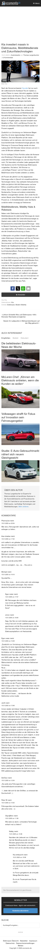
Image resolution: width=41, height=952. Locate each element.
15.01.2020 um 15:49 (7, 641)
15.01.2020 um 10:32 (7, 803)
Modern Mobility (21, 305)
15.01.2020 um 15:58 (19, 857)
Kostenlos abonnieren (20, 911)
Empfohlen (5, 338)
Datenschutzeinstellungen (25, 943)
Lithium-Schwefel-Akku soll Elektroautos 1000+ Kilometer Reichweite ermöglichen (19, 315)
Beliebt (15, 338)
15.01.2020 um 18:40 (11, 618)
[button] (12, 288)
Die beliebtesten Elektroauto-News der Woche (18, 345)
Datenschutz (10, 943)
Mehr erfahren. (23, 506)
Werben (20, 945)
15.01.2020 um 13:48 (7, 705)
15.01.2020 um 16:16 (7, 574)
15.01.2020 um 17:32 (7, 539)
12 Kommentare (7, 57)
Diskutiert (24, 338)
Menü (37, 3)
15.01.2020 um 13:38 (15, 834)
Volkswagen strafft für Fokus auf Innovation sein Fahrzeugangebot (18, 417)
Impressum (33, 940)
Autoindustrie (15, 55)
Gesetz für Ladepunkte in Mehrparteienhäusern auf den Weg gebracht (21, 322)
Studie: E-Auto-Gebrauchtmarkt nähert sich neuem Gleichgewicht (20, 454)
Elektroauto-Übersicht (11, 940)
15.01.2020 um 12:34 (7, 780)
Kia (12, 302)
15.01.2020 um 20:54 (7, 523)
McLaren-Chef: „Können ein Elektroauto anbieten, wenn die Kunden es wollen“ (20, 380)
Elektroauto (11, 305)
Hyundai (25, 88)
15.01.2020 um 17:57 (11, 597)
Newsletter (21, 295)
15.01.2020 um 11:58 (11, 818)
